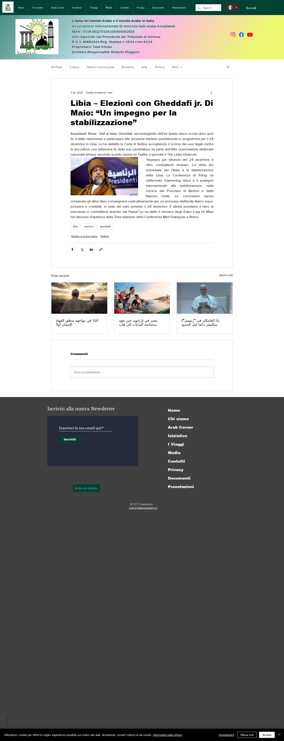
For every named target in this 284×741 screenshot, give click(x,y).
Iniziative (177, 436)
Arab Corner (180, 427)
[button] (228, 66)
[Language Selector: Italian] (232, 7)
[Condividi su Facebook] (72, 249)
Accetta (266, 735)
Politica (159, 67)
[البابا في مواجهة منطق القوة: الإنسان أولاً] (79, 298)
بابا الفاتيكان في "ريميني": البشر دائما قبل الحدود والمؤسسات (200, 322)
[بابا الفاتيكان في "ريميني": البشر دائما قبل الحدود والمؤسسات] (205, 298)
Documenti (179, 478)
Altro (175, 67)
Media (174, 453)
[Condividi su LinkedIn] (91, 249)
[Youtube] (250, 34)
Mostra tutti (226, 275)
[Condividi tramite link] (101, 249)
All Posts (56, 67)
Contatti (176, 461)
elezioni (89, 226)
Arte (144, 67)
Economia (128, 67)
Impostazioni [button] (226, 735)
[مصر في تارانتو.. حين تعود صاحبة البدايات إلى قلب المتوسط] (142, 298)
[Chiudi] (279, 735)
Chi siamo (178, 419)
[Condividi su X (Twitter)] (82, 249)
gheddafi (105, 226)
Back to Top (6, 725)
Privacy (175, 470)
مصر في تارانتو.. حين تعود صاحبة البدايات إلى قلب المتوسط (138, 322)
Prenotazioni (181, 487)
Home (174, 410)
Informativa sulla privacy (167, 735)
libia (75, 226)
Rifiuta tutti (247, 735)
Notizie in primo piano (100, 67)
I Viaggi (176, 444)
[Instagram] (233, 34)
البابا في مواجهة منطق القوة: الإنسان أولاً (77, 322)
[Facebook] (241, 34)
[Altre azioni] (211, 92)
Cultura (74, 67)
